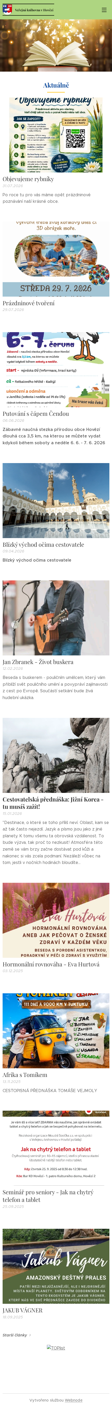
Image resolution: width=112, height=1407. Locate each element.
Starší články (15, 1335)
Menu (104, 9)
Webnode (74, 1400)
